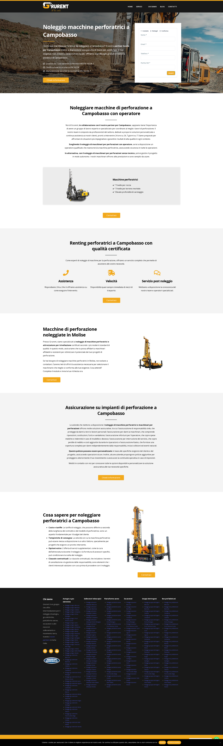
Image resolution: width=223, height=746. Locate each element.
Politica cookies (174, 742)
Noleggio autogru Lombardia (72, 627)
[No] (220, 742)
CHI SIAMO (152, 6)
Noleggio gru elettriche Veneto (73, 726)
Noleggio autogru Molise (71, 631)
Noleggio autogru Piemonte (72, 633)
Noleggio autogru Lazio (71, 623)
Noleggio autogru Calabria (72, 610)
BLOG (162, 6)
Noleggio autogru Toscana (72, 642)
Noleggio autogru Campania (72, 612)
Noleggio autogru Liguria (71, 625)
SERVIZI (139, 6)
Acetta (162, 742)
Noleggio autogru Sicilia (71, 640)
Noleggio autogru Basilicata (72, 607)
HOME (130, 6)
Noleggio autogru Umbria (72, 649)
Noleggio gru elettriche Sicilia (73, 707)
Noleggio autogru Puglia (71, 636)
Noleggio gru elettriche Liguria (73, 683)
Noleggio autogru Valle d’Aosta (73, 651)
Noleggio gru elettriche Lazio (72, 681)
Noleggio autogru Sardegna (72, 638)
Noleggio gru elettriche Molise (73, 694)
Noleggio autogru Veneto (71, 653)
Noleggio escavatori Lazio (132, 628)
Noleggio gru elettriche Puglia (73, 700)
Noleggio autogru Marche (72, 629)
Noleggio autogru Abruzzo (72, 605)
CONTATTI (172, 6)
